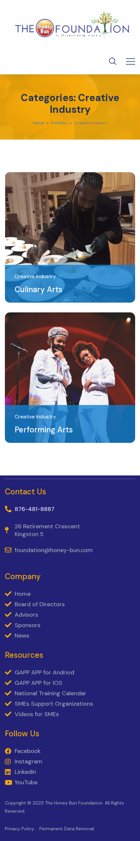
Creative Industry (35, 276)
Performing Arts (44, 430)
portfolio (59, 123)
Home (38, 123)
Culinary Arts (39, 289)
